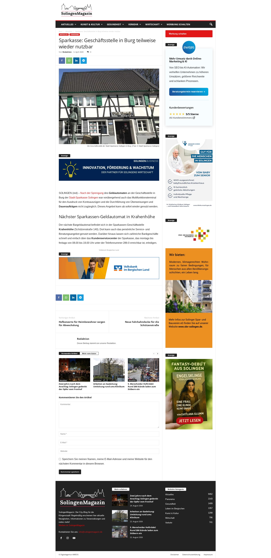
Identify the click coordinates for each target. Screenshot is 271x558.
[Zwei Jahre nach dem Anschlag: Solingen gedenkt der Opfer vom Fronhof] (74, 370)
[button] (210, 24)
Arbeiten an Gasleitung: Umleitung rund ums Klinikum (109, 385)
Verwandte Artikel (69, 353)
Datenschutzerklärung (191, 554)
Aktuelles (67, 24)
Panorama (75, 35)
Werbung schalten (178, 24)
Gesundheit (114, 24)
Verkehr (133, 24)
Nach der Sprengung (92, 193)
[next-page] (157, 353)
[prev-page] (153, 353)
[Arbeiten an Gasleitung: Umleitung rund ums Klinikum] (109, 370)
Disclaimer (174, 554)
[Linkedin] (76, 60)
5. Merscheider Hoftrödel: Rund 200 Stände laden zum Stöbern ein (142, 386)
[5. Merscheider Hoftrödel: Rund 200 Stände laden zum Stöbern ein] (143, 370)
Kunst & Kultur (90, 24)
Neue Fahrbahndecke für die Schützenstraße (142, 323)
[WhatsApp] (69, 60)
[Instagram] (68, 538)
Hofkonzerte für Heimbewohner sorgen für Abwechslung (82, 323)
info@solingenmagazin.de (90, 532)
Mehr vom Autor (89, 353)
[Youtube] (74, 538)
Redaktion (67, 52)
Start (60, 31)
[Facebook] (62, 60)
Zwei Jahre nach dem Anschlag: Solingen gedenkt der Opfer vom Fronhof (73, 386)
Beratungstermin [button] (188, 91)
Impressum (208, 554)
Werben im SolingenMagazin (72, 525)
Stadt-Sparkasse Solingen (83, 197)
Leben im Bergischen (174, 508)
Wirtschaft (152, 24)
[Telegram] (83, 60)
